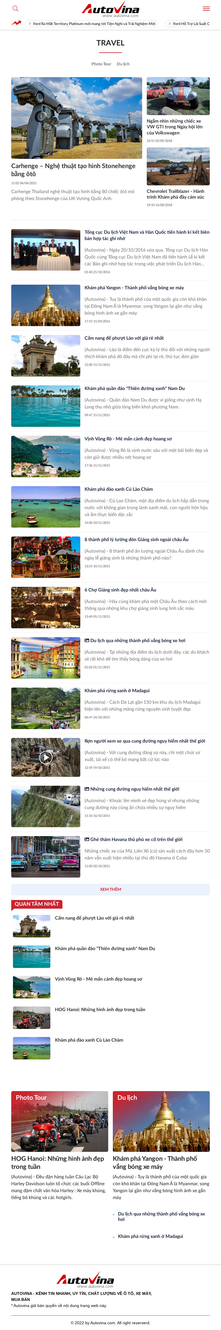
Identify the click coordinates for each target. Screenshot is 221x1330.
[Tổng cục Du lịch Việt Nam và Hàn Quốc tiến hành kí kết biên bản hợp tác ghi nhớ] (45, 250)
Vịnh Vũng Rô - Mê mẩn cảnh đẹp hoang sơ (128, 439)
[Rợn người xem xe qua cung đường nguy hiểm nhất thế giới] (45, 757)
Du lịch (123, 64)
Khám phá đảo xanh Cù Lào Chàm (119, 489)
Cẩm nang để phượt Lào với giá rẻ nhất (124, 338)
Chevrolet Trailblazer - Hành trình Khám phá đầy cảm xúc (175, 194)
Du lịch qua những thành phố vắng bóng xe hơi (137, 640)
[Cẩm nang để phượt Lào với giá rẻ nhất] (45, 355)
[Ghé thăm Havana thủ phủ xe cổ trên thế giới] (45, 857)
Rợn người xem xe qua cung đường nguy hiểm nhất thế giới (145, 741)
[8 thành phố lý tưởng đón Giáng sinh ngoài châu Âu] (45, 557)
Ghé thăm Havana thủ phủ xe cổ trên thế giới (135, 839)
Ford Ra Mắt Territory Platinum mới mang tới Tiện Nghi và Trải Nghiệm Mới (69, 24)
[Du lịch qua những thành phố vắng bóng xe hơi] (45, 658)
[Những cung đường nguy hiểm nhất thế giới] (45, 806)
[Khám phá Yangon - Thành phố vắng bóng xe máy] (45, 305)
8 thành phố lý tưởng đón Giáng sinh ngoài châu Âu (136, 539)
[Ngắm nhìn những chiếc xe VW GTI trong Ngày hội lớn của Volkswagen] (178, 96)
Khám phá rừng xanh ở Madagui (117, 690)
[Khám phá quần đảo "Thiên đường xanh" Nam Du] (45, 406)
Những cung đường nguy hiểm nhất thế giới (134, 789)
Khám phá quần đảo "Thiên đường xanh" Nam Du (135, 388)
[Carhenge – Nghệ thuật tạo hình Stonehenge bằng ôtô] (76, 118)
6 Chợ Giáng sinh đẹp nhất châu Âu (120, 590)
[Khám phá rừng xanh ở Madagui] (45, 708)
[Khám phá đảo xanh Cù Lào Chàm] (45, 507)
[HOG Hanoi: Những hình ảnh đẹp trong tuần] (59, 1121)
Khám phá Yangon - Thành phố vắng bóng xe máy (134, 288)
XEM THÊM (110, 890)
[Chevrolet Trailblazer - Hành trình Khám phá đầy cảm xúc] (178, 166)
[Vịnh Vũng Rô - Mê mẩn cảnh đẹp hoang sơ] (45, 456)
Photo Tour (101, 64)
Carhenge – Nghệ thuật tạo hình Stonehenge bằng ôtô (73, 170)
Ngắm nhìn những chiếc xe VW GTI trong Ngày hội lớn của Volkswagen (175, 127)
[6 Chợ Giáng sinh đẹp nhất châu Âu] (45, 607)
